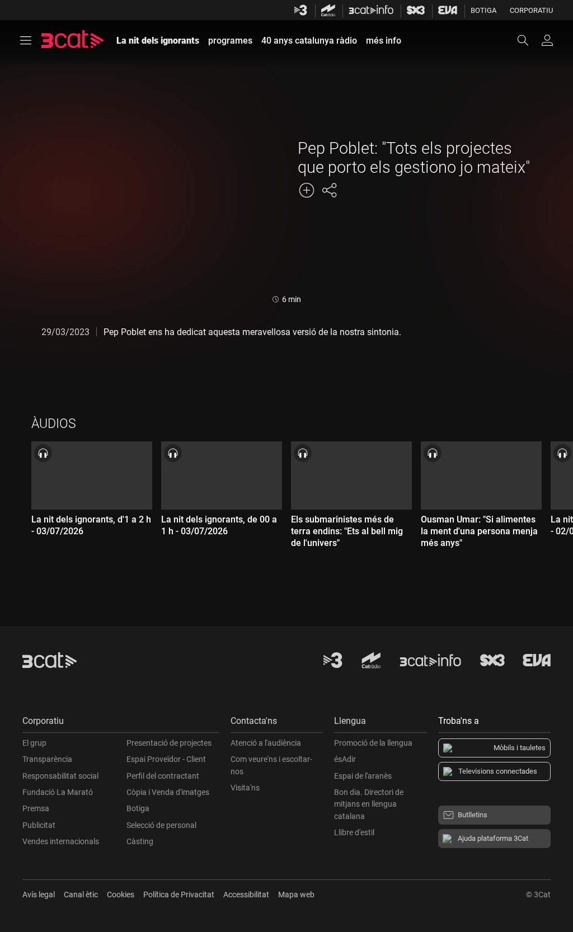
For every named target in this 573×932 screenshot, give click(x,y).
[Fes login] (547, 40)
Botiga (483, 10)
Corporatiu (531, 10)
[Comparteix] (329, 190)
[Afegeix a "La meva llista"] (307, 190)
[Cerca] (528, 40)
